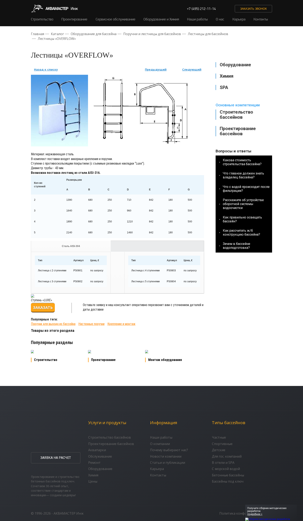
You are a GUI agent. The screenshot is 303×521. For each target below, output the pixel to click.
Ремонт (94, 462)
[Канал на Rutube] (221, 9)
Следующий (191, 69)
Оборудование (100, 468)
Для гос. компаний (227, 456)
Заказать (43, 307)
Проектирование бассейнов (238, 131)
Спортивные (222, 443)
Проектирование (74, 19)
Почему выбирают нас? (169, 450)
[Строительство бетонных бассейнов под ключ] (54, 8)
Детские (218, 450)
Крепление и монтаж (121, 324)
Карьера (239, 19)
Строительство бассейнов (236, 114)
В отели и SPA (223, 462)
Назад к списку (46, 69)
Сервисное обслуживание (115, 19)
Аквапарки (97, 450)
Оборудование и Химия (161, 19)
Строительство (42, 19)
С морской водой (226, 468)
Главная (37, 34)
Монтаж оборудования (165, 360)
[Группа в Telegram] (229, 9)
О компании (160, 443)
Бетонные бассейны (228, 475)
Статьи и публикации (167, 462)
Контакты (261, 19)
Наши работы (197, 19)
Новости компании (165, 456)
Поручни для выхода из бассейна (53, 324)
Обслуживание (100, 456)
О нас (220, 19)
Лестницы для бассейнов (208, 34)
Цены (92, 481)
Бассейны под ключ (227, 481)
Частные (219, 437)
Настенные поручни (91, 324)
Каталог (57, 34)
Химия (93, 475)
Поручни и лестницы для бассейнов (152, 34)
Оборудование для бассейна (93, 34)
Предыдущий (156, 69)
